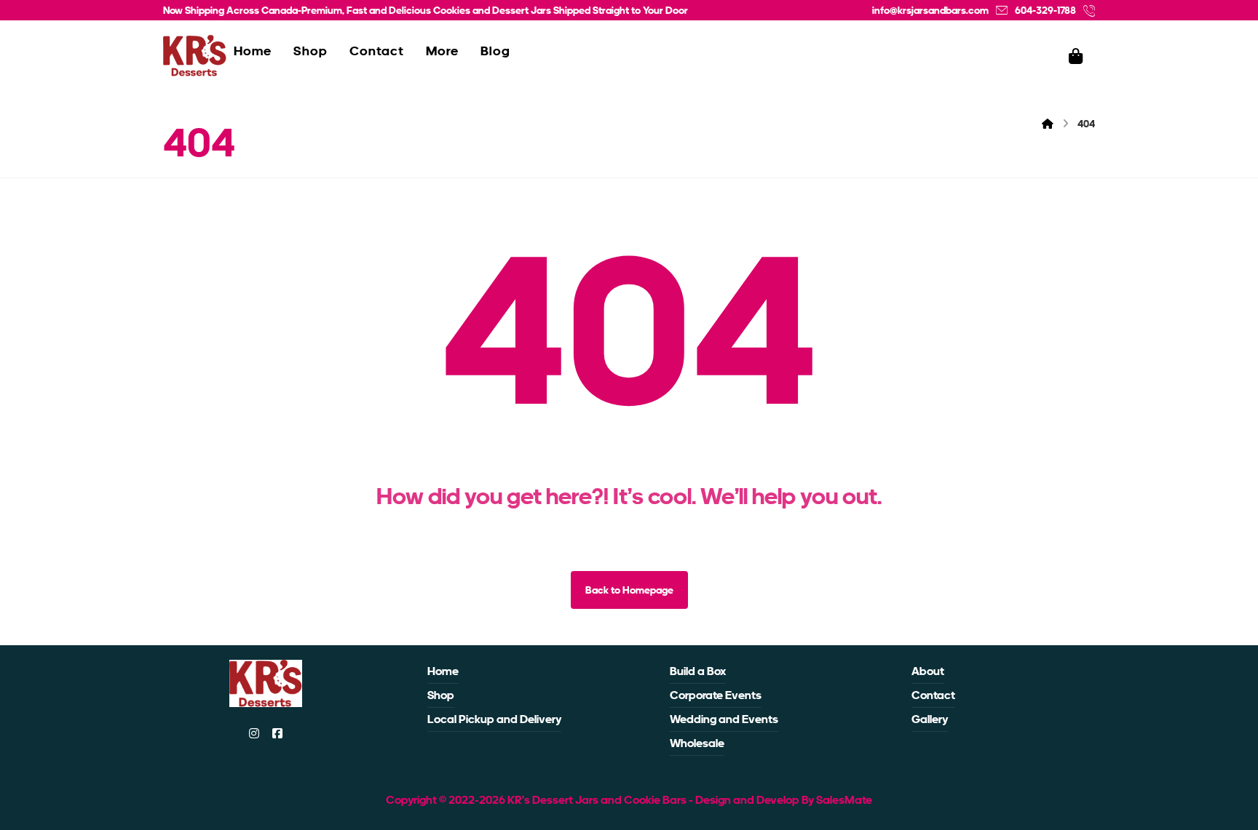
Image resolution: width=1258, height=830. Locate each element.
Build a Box (698, 671)
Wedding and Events (724, 719)
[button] (254, 733)
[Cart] (1076, 55)
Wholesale (697, 743)
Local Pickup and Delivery (494, 719)
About (927, 671)
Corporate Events (715, 695)
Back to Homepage (629, 590)
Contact (933, 695)
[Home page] (1047, 123)
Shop (440, 695)
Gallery (929, 719)
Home (443, 671)
